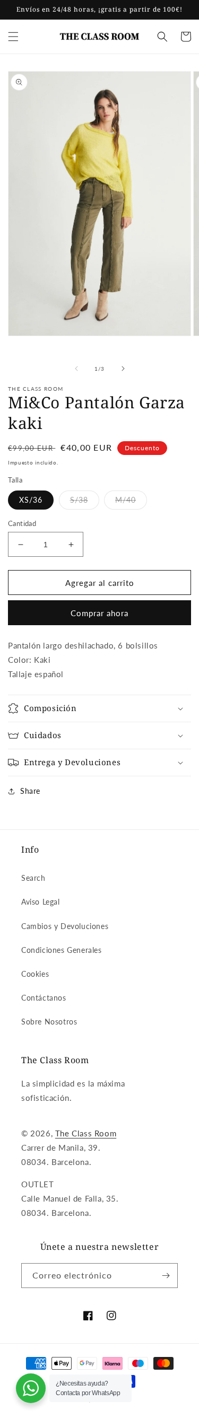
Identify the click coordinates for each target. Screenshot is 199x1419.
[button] (13, 36)
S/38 (79, 499)
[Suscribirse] (165, 1275)
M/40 (125, 499)
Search (33, 877)
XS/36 (30, 499)
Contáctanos (43, 997)
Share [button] (30, 790)
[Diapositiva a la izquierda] (76, 368)
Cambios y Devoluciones (64, 926)
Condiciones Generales (61, 949)
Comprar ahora (99, 613)
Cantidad (22, 523)
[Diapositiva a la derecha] (123, 368)
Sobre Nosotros (49, 1021)
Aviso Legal (40, 901)
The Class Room (85, 1133)
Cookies (35, 973)
